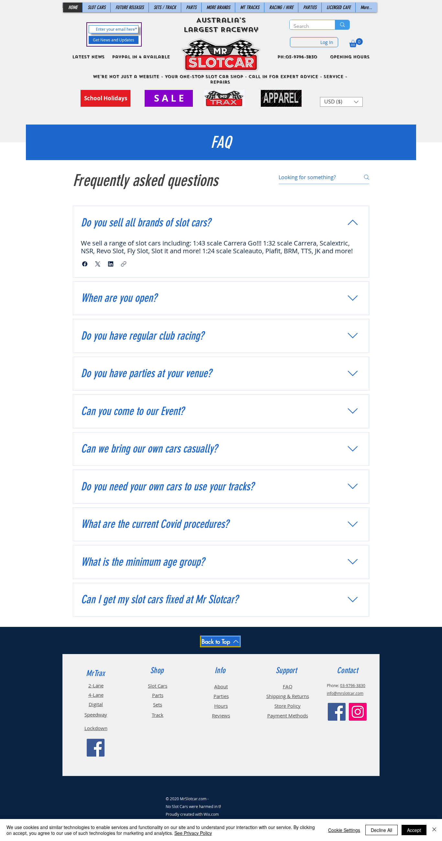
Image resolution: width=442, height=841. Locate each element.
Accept (414, 830)
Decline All (381, 830)
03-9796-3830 (352, 685)
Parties (221, 696)
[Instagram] (358, 712)
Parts (157, 695)
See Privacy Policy (193, 833)
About (221, 686)
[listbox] (341, 102)
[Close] (434, 830)
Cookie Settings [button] (344, 830)
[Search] (342, 24)
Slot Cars (157, 686)
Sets (157, 704)
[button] (356, 42)
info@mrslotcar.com (345, 693)
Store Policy (287, 706)
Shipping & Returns (287, 696)
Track (157, 715)
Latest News (88, 57)
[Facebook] (96, 748)
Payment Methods (287, 715)
